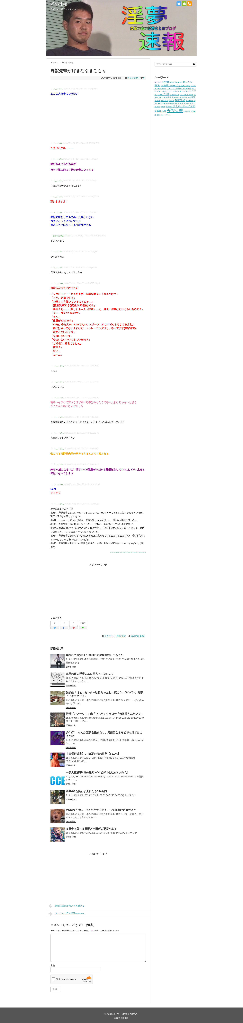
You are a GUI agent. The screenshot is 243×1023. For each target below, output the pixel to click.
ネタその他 (132, 78)
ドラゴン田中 (161, 91)
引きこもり (110, 636)
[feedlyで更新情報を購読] (184, 3)
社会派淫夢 (170, 103)
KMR (177, 82)
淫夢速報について (111, 1014)
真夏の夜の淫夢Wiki (130, 1014)
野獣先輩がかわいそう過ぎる (69, 906)
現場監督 (189, 101)
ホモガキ (181, 91)
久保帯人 (190, 95)
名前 (52, 965)
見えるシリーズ (181, 106)
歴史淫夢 (164, 101)
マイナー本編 (174, 95)
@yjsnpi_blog (138, 636)
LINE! (83, 623)
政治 (189, 97)
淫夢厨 (171, 101)
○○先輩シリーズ (169, 85)
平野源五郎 (177, 97)
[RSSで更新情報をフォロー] (189, 3)
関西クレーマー (163, 115)
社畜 (175, 103)
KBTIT (165, 82)
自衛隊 (163, 106)
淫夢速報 (58, 4)
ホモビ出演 (163, 94)
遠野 (164, 111)
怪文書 (184, 97)
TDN (157, 85)
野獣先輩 (121, 636)
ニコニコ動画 (172, 91)
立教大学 (181, 104)
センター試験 (185, 88)
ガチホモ (163, 88)
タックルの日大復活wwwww (69, 913)
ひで (188, 86)
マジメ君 (183, 95)
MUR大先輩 (186, 82)
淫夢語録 (180, 100)
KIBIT (172, 82)
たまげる (182, 86)
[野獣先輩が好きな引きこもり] (64, 627)
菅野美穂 (169, 106)
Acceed (158, 82)
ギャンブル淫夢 (173, 88)
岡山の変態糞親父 (165, 97)
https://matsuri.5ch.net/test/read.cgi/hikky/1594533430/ (128, 552)
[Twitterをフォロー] (178, 3)
